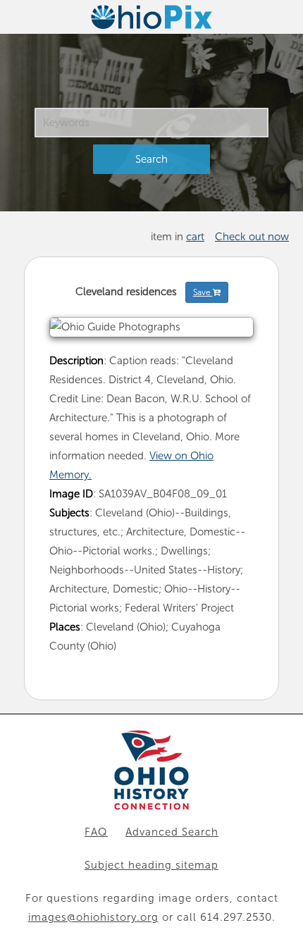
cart (195, 236)
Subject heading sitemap (151, 865)
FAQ (96, 832)
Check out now (252, 236)
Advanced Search (171, 832)
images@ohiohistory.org (93, 917)
